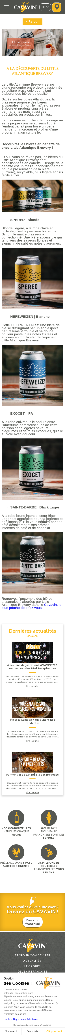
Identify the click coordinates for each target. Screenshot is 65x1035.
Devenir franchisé (32, 922)
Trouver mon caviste (32, 956)
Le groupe (32, 966)
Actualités (32, 961)
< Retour (32, 21)
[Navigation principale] (6, 7)
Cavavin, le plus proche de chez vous (31, 606)
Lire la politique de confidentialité (21, 1019)
